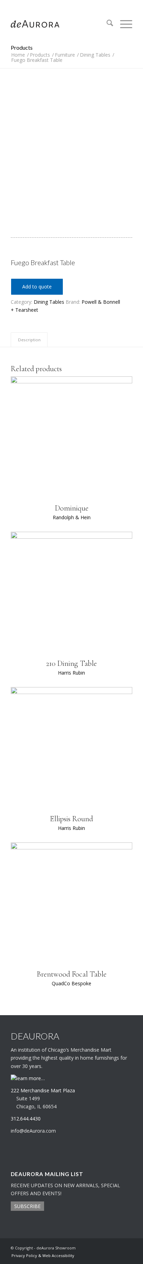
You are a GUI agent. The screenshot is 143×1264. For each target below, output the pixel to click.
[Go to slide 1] (67, 204)
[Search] (106, 24)
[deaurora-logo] (59, 24)
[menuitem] (106, 24)
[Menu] (122, 24)
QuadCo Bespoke (71, 983)
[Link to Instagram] (116, 1247)
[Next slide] (127, 146)
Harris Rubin (71, 672)
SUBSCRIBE (27, 1206)
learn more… (30, 1078)
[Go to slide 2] (76, 204)
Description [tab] (29, 339)
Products (22, 47)
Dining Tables (49, 302)
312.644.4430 (71, 5)
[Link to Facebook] (127, 1247)
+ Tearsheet (24, 310)
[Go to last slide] (15, 146)
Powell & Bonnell (101, 302)
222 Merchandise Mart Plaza (43, 1090)
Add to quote (37, 286)
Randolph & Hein (72, 517)
